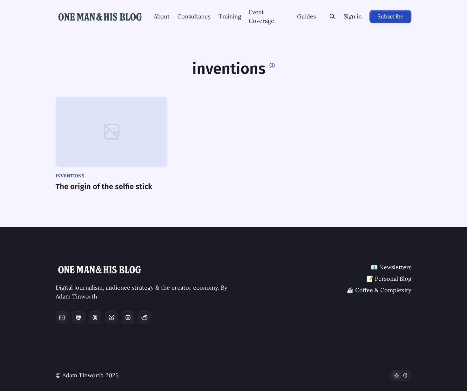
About (162, 16)
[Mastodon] (78, 317)
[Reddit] (144, 317)
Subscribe (390, 16)
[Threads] (95, 317)
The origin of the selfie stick (104, 186)
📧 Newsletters (391, 267)
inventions (70, 176)
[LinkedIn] (62, 317)
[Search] (332, 16)
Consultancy (194, 16)
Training (230, 16)
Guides (306, 16)
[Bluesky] (111, 317)
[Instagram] (128, 317)
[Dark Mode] (400, 375)
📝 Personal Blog (388, 278)
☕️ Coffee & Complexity (379, 290)
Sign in (353, 16)
